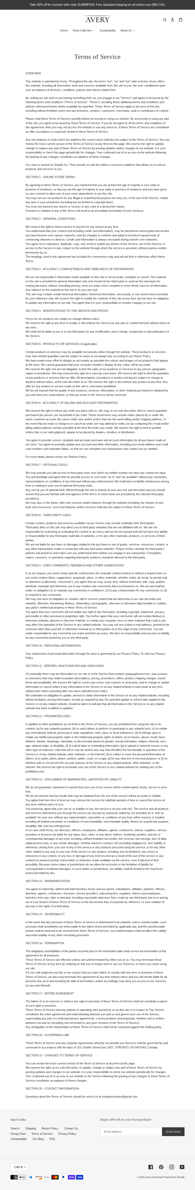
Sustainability (18, 1138)
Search (14, 1128)
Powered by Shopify (174, 1177)
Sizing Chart (18, 1133)
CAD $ (18, 1167)
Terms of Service (42, 1133)
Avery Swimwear (154, 1177)
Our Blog (38, 1138)
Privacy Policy (67, 1133)
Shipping (30, 1128)
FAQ (52, 1138)
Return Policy (50, 1128)
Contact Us (71, 1128)
